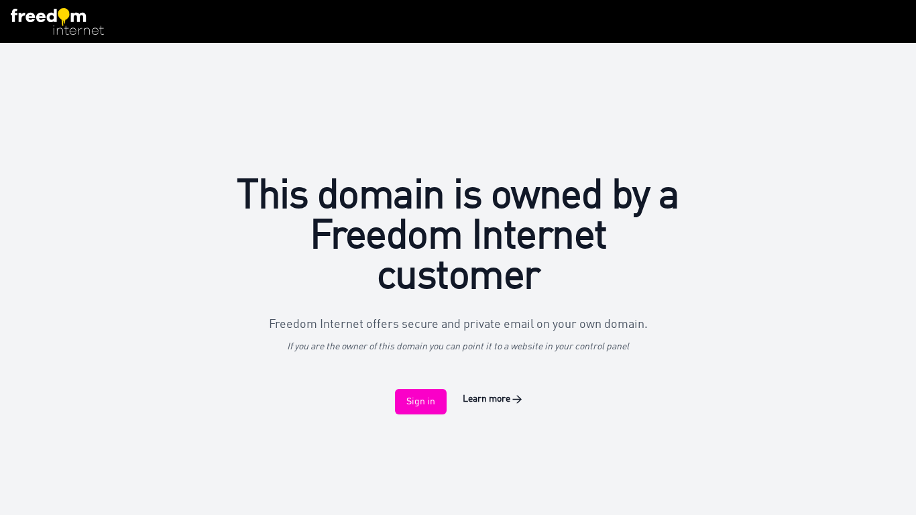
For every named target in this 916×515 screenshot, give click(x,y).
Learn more (492, 399)
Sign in (420, 401)
